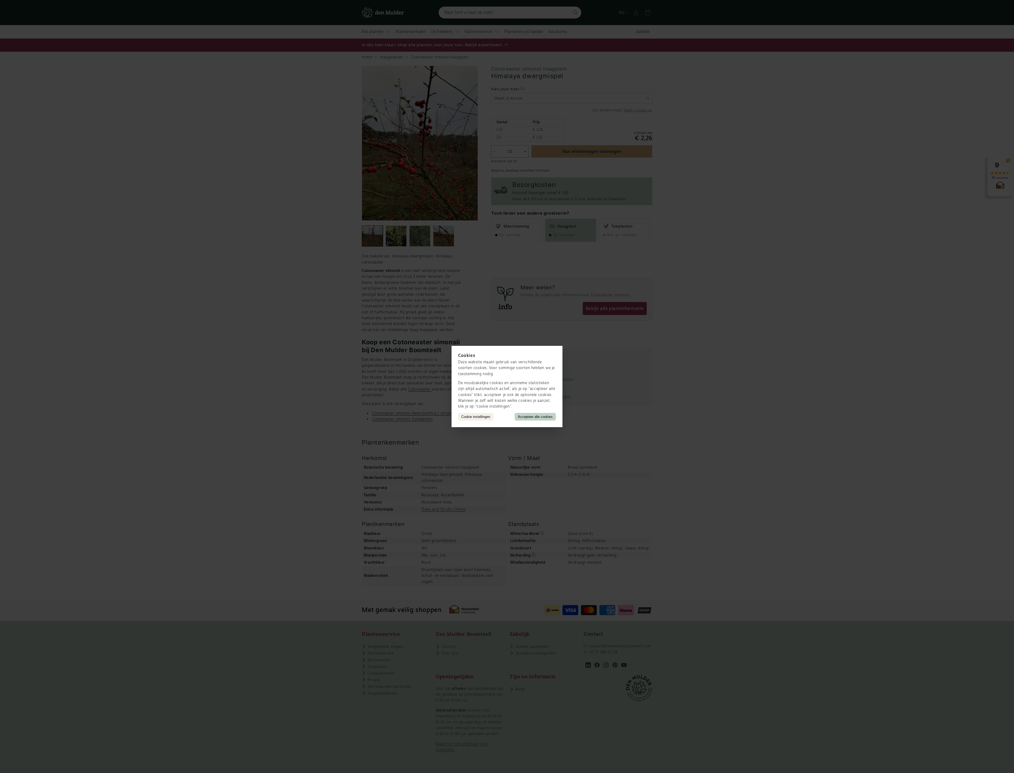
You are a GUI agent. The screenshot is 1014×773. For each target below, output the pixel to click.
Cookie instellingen (475, 417)
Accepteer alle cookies (535, 417)
